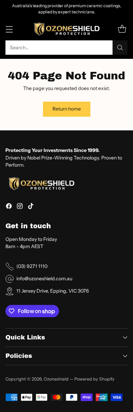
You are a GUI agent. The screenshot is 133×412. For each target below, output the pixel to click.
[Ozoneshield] (66, 29)
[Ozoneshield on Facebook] (9, 207)
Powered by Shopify (94, 379)
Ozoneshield (56, 379)
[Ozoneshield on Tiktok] (31, 207)
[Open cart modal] (122, 29)
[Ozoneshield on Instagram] (20, 207)
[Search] (120, 47)
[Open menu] (9, 29)
